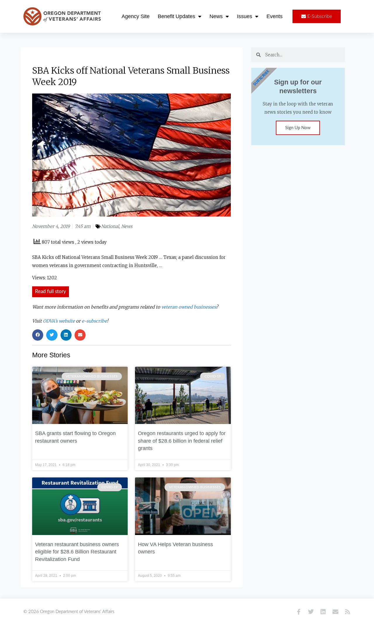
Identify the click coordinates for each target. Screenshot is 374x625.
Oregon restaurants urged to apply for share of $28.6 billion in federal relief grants (182, 440)
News (216, 16)
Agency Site (136, 16)
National (110, 226)
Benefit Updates (176, 16)
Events (274, 16)
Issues (244, 16)
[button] (37, 334)
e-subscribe (94, 321)
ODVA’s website (59, 321)
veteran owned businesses (188, 307)
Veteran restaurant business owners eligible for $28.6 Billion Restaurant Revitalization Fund (77, 551)
